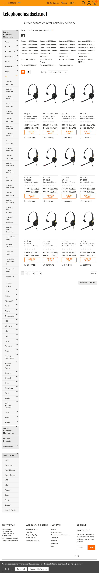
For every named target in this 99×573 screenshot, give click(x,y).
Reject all (21, 569)
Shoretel (8, 378)
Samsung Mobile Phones (8, 365)
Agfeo (7, 42)
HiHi (6, 321)
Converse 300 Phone (9, 127)
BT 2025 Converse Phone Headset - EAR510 (31, 181)
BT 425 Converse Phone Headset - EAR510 (69, 245)
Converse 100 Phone (9, 83)
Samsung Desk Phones (9, 357)
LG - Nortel (8, 326)
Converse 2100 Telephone (9, 209)
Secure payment (56, 532)
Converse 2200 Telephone (9, 219)
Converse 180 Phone (9, 97)
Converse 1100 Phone (10, 164)
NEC (6, 480)
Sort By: (44, 72)
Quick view (32, 94)
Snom (7, 383)
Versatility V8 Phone (10, 238)
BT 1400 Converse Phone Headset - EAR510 (68, 181)
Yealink (7, 423)
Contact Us (54, 538)
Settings (8, 569)
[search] (83, 3)
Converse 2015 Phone (10, 194)
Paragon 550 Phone (10, 270)
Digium (7, 296)
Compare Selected (87, 283)
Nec (6, 336)
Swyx (7, 393)
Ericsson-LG (9, 301)
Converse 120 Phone (9, 90)
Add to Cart (31, 132)
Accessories (8, 447)
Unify (6, 460)
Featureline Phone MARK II (10, 261)
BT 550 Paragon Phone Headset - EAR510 (87, 117)
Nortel (7, 341)
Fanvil (7, 306)
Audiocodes (9, 67)
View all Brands (10, 510)
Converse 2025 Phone (10, 201)
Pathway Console (8, 285)
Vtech (7, 413)
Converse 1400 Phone (10, 186)
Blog (52, 546)
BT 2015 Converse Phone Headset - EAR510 (50, 181)
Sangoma (8, 373)
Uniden (7, 398)
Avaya (7, 72)
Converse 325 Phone (9, 142)
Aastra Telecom (10, 475)
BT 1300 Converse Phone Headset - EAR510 (87, 181)
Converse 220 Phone (9, 112)
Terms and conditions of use (60, 535)
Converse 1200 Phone (10, 171)
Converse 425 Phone (9, 157)
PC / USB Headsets (7, 440)
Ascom (7, 62)
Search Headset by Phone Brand (8, 34)
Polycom (8, 351)
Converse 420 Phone (9, 149)
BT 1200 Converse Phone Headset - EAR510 (31, 245)
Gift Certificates (52, 3)
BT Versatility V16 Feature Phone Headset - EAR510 (50, 117)
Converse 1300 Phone (10, 179)
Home (23, 30)
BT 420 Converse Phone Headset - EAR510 (87, 245)
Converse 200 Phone (9, 105)
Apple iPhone (9, 57)
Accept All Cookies (38, 569)
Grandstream (9, 316)
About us (54, 540)
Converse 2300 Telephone (9, 229)
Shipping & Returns (32, 540)
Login (28, 535)
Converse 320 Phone (9, 134)
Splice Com (9, 388)
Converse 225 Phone (9, 120)
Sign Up (34, 535)
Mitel (6, 331)
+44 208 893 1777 (13, 3)
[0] (93, 3)
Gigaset (7, 311)
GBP (72, 3)
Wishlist (64, 3)
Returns (53, 529)
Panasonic (8, 346)
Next (93, 273)
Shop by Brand (8, 455)
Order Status (30, 538)
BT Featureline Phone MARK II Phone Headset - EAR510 (31, 117)
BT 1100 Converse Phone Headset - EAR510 (50, 245)
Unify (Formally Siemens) (8, 405)
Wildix (7, 418)
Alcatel (7, 47)
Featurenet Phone (9, 253)
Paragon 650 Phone (10, 277)
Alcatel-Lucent (10, 52)
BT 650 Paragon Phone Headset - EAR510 (69, 117)
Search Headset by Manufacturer (8, 430)
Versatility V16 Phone (9, 245)
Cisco (7, 291)
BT (6, 77)
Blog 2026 (54, 543)
